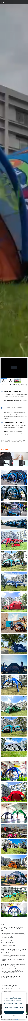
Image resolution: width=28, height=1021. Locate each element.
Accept (14, 1012)
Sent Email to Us (17, 1019)
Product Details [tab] (5, 449)
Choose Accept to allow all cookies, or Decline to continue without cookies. (14, 1008)
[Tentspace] (14, 2)
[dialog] (14, 1005)
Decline (14, 1015)
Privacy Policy (7, 1004)
